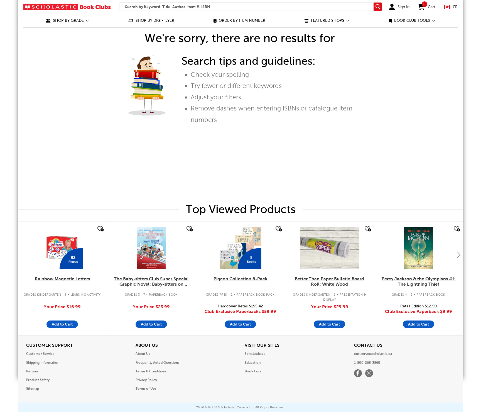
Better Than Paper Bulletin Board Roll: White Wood (329, 281)
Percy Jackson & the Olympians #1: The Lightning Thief (419, 281)
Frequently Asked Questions (157, 363)
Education (253, 363)
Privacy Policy (146, 380)
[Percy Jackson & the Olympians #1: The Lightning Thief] (418, 248)
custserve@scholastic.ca (373, 354)
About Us (143, 354)
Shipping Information (42, 363)
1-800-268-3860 (367, 363)
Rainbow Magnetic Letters (62, 278)
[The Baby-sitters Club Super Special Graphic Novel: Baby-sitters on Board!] (151, 248)
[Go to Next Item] (459, 255)
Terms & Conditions (151, 371)
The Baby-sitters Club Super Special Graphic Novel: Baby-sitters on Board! (151, 281)
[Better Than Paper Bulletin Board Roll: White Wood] (329, 248)
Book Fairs (253, 371)
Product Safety (38, 380)
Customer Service (40, 354)
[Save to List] (100, 229)
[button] (67, 20)
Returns (32, 371)
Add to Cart (62, 324)
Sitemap (32, 389)
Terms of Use (146, 389)
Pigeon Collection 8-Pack (240, 278)
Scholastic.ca (255, 354)
